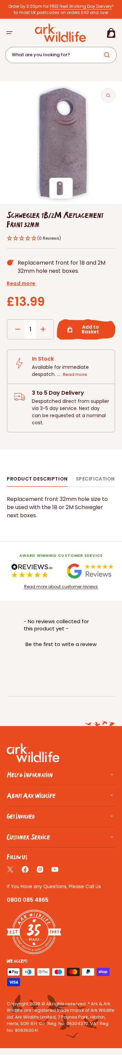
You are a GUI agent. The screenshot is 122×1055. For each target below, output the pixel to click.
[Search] (108, 54)
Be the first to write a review (61, 644)
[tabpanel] (61, 507)
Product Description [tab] (37, 478)
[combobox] (61, 55)
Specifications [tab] (97, 478)
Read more (21, 283)
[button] (9, 32)
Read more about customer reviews (61, 586)
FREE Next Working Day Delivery (81, 6)
